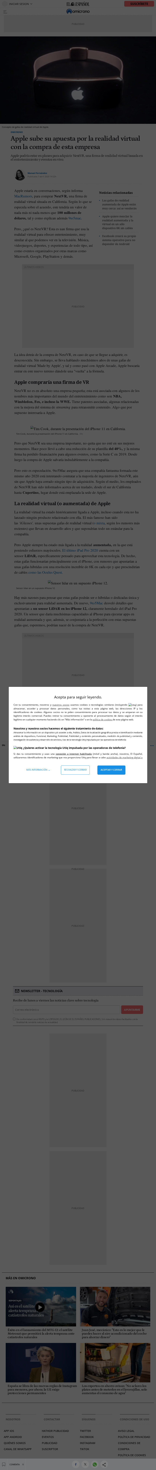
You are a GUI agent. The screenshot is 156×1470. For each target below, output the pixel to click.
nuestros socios (60, 704)
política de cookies (103, 719)
